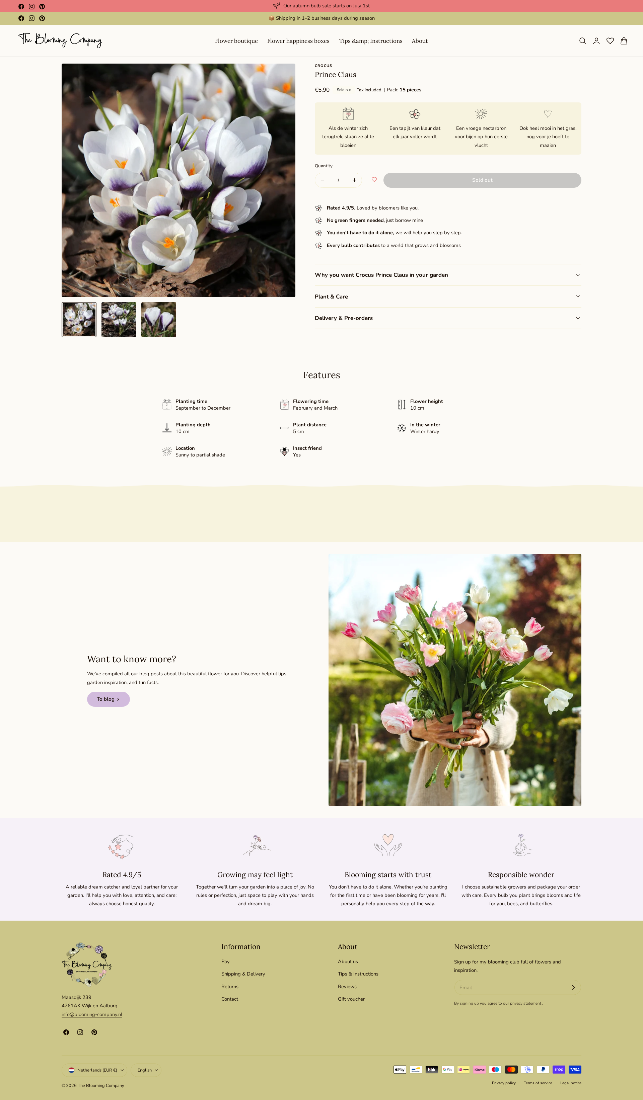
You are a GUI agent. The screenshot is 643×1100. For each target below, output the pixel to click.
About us (348, 961)
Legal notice (570, 1083)
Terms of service (538, 1083)
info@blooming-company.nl (92, 1014)
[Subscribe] (573, 987)
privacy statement (525, 1003)
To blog (106, 699)
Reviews (347, 986)
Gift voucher (351, 999)
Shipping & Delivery (243, 974)
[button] (583, 41)
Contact (229, 999)
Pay (225, 961)
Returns (229, 986)
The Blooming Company (101, 1085)
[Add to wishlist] (374, 180)
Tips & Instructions (358, 974)
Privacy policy (504, 1083)
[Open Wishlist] (610, 41)
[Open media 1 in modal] (283, 75)
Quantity (324, 166)
